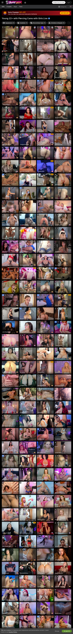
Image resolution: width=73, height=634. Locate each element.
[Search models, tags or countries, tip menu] (70, 7)
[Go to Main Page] (14, 2)
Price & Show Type (38, 23)
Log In (68, 2)
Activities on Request (56, 23)
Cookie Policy (13, 632)
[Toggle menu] (2, 2)
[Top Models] (25, 2)
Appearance (9, 23)
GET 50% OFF (65, 13)
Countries (22, 23)
